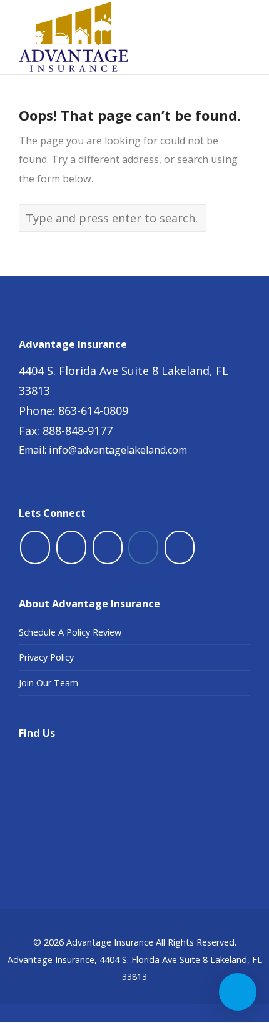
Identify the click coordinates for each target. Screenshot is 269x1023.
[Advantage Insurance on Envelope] (180, 547)
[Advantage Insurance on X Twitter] (71, 547)
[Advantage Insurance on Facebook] (35, 547)
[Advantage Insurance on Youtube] (108, 547)
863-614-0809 (93, 410)
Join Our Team (48, 683)
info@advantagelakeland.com (118, 450)
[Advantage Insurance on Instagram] (143, 547)
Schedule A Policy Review (70, 632)
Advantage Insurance (109, 942)
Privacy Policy (46, 657)
